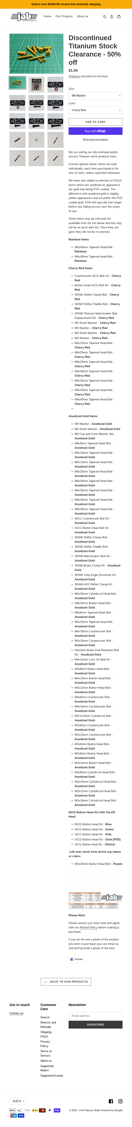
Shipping (74, 76)
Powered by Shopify (112, 1110)
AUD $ (17, 1101)
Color (72, 103)
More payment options (95, 139)
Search (45, 1017)
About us (46, 1060)
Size (71, 88)
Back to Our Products (68, 981)
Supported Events (51, 1075)
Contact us (16, 1013)
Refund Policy (88, 927)
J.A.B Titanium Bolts (89, 1110)
